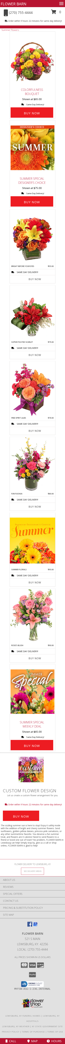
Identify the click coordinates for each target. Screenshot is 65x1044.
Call (12, 1041)
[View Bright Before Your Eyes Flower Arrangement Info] (32, 237)
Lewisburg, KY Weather (15, 1026)
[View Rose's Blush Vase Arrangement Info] (32, 616)
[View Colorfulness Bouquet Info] (32, 59)
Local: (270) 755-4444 (32, 949)
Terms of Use (55, 1031)
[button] (56, 13)
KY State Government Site (47, 1026)
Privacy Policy (10, 1031)
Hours (56, 1041)
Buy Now (32, 113)
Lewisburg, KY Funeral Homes (23, 1015)
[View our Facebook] (29, 925)
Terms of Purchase (33, 1031)
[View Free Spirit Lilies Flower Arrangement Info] (32, 388)
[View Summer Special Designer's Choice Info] (32, 147)
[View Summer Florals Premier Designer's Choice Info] (32, 540)
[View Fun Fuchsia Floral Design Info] (32, 464)
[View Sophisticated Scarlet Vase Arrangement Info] (32, 313)
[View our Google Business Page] (35, 925)
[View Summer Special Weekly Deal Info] (32, 691)
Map (34, 1041)
